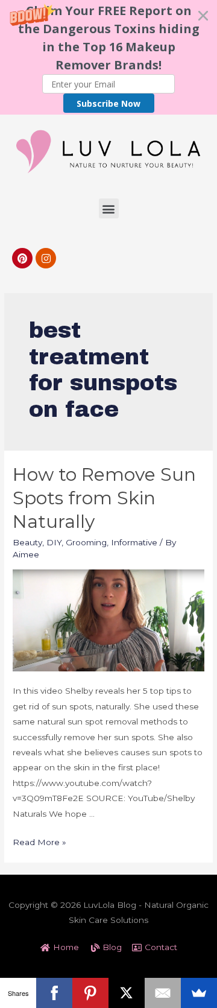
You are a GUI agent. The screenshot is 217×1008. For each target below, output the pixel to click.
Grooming (86, 542)
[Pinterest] (22, 258)
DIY (53, 542)
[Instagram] (46, 258)
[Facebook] (54, 993)
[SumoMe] (199, 993)
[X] (126, 993)
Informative (134, 542)
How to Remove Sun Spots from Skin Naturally (104, 498)
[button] (108, 57)
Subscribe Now (108, 103)
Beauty (27, 542)
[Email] (163, 993)
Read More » (39, 842)
